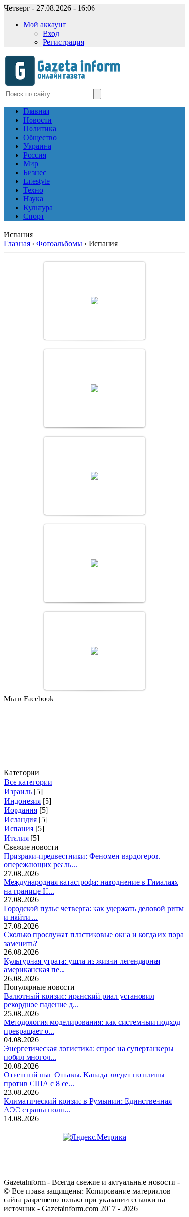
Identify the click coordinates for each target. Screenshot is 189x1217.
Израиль (18, 791)
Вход (51, 33)
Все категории (28, 782)
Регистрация (63, 42)
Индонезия (22, 801)
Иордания (20, 810)
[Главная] (65, 84)
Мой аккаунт (44, 24)
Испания (18, 828)
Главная (17, 243)
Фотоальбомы (59, 243)
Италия (16, 838)
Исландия (20, 819)
